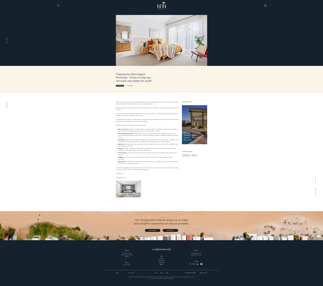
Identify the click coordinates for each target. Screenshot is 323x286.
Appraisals (170, 230)
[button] (315, 192)
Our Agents (153, 230)
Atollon (205, 272)
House (194, 155)
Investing (120, 85)
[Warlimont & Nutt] (161, 5)
